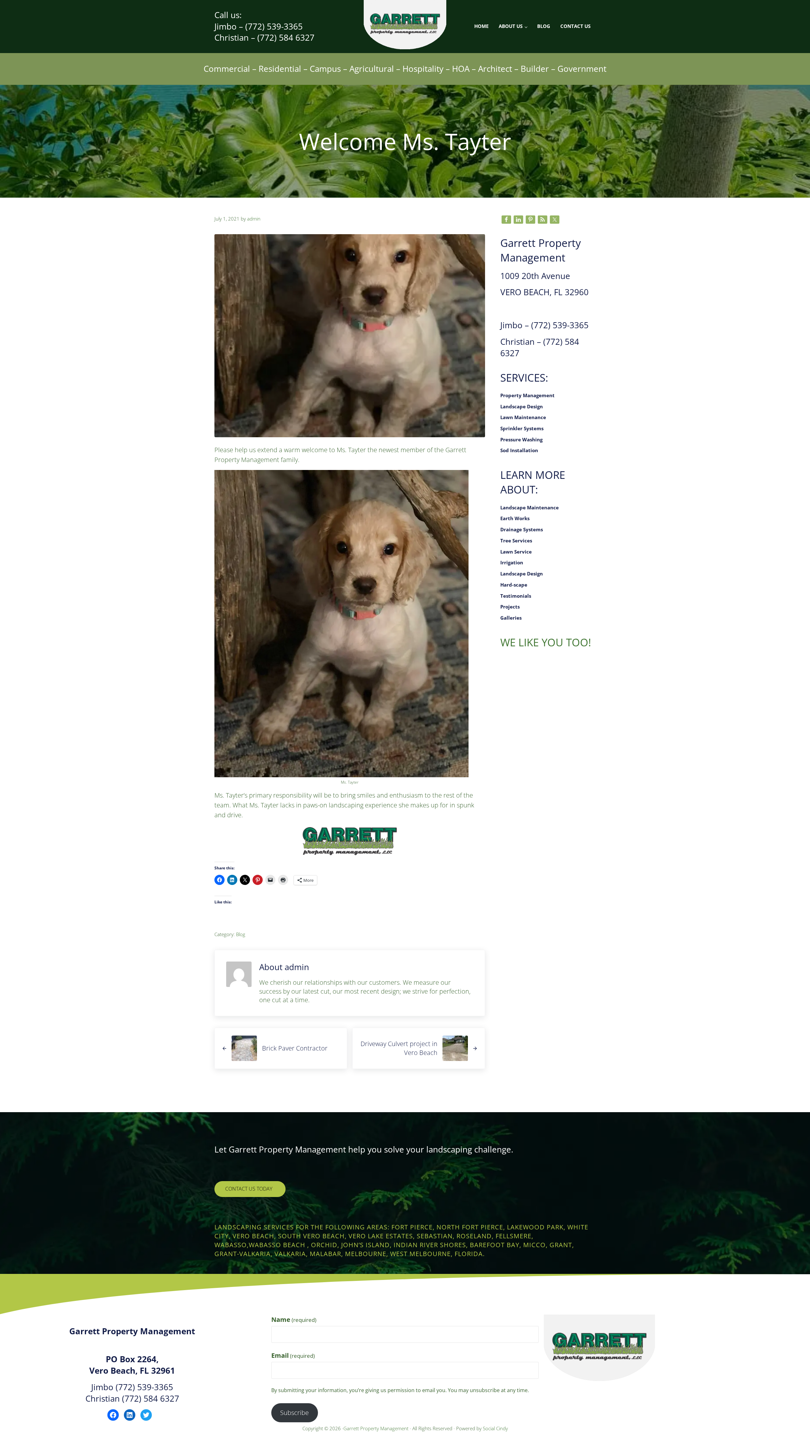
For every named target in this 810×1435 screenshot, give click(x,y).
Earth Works (515, 518)
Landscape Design (521, 406)
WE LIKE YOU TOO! (545, 642)
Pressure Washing (521, 439)
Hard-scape (513, 584)
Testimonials (515, 596)
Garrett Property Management (376, 1428)
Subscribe (294, 1412)
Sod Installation (519, 450)
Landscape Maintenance (529, 507)
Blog (240, 934)
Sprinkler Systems (521, 428)
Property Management (527, 395)
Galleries (511, 618)
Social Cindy (495, 1428)
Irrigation (511, 562)
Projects (510, 606)
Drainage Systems (521, 529)
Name (293, 1319)
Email (293, 1355)
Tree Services (516, 540)
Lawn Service (516, 551)
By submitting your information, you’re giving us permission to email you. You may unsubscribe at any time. (400, 1390)
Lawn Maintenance (523, 417)
